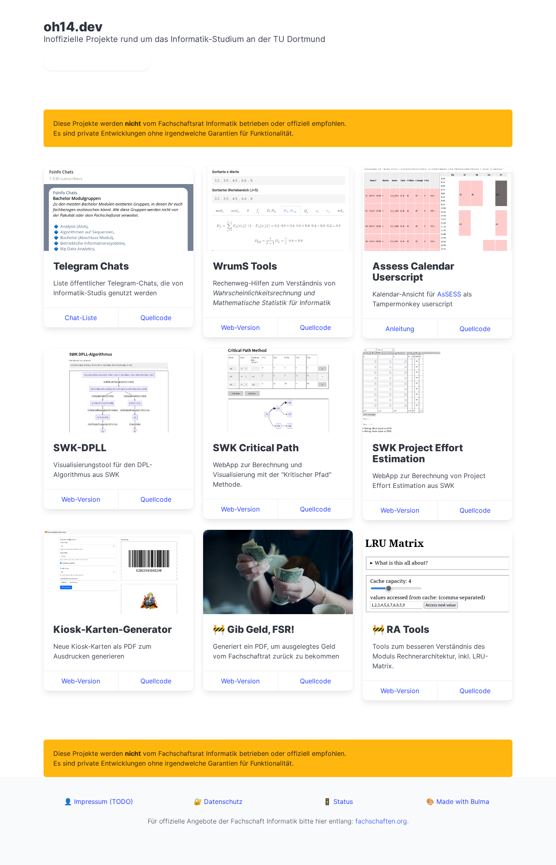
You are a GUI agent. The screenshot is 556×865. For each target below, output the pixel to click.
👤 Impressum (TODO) (98, 801)
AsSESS (449, 294)
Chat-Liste (81, 318)
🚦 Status (338, 801)
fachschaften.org (381, 821)
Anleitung (399, 329)
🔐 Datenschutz (218, 801)
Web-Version (240, 327)
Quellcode (155, 318)
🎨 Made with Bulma (457, 801)
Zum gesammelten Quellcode (97, 62)
